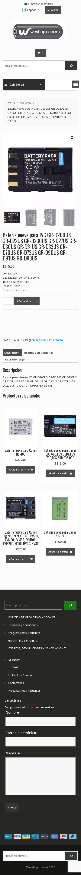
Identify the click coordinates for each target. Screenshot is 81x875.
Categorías (17, 84)
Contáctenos (16, 683)
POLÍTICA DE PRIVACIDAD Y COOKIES (31, 617)
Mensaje (14, 753)
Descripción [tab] (11, 352)
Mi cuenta (53, 9)
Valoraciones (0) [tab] (14, 359)
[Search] (71, 65)
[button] (75, 84)
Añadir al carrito (27, 301)
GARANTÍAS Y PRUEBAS (23, 640)
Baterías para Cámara (49, 340)
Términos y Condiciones (23, 625)
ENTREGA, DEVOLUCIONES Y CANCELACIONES (37, 648)
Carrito (16, 667)
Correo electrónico (22, 732)
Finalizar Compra (22, 675)
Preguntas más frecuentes (24, 633)
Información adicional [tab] (38, 352)
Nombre (12, 712)
